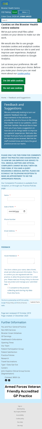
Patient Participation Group (12, 349)
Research (5, 358)
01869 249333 (25, 16)
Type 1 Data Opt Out (9, 365)
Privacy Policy (10, 303)
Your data (20, 422)
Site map (20, 425)
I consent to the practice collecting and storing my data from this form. (19, 290)
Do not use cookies (12, 88)
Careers (4, 368)
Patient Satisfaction (9, 352)
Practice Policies (7, 355)
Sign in (20, 406)
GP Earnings (6, 336)
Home (3, 97)
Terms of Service (22, 303)
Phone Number (10, 219)
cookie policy (23, 73)
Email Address (10, 231)
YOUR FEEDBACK (11, 256)
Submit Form (35, 302)
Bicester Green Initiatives (11, 333)
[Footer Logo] (23, 391)
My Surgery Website (20, 411)
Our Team (5, 346)
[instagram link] (9, 380)
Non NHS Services (8, 330)
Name (7, 195)
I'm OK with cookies (13, 81)
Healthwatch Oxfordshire (11, 339)
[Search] (39, 20)
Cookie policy (20, 418)
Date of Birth (10, 207)
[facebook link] (6, 380)
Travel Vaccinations (9, 361)
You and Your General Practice (13, 327)
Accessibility (20, 415)
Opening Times (7, 342)
